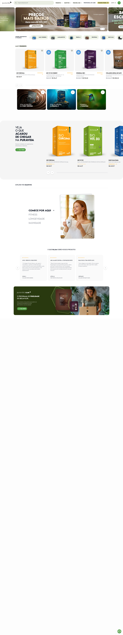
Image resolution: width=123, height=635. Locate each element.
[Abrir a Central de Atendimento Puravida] (119, 631)
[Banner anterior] (101, 29)
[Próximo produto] (21, 85)
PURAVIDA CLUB (76, 2)
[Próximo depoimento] (105, 268)
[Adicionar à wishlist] (42, 51)
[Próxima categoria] (121, 37)
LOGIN (112, 2)
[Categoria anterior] (30, 37)
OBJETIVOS (67, 2)
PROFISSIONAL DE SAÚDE (90, 2)
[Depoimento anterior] (17, 268)
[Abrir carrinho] (119, 2)
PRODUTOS (58, 2)
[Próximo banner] (103, 29)
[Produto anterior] (17, 85)
